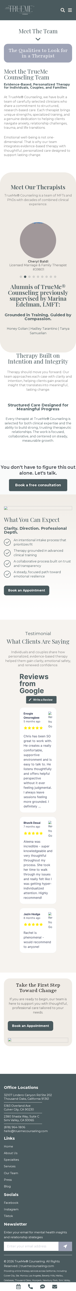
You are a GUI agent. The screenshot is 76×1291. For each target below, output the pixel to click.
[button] (21, 277)
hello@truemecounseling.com (26, 1131)
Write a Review (43, 699)
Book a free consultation (38, 485)
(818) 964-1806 (14, 1127)
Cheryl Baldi (38, 261)
